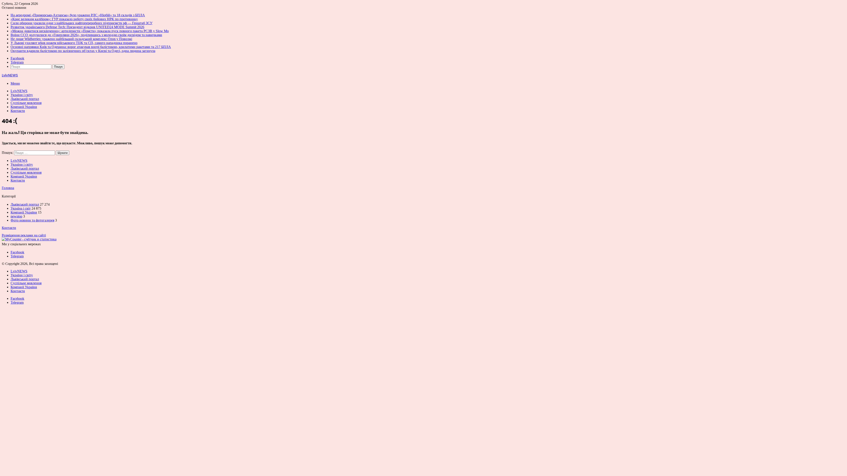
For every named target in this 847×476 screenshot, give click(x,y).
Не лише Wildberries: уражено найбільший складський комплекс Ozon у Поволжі (71, 39)
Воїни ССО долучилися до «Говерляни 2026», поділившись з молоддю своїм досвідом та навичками (86, 35)
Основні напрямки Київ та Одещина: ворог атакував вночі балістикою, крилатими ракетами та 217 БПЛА (91, 47)
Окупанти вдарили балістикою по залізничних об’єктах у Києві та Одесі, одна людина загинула (83, 51)
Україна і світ (21, 208)
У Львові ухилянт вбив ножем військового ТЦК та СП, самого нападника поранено (74, 43)
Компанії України (24, 107)
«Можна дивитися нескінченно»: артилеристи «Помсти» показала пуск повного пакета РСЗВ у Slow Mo (90, 31)
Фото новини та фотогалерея (32, 220)
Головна (8, 188)
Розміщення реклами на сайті (24, 235)
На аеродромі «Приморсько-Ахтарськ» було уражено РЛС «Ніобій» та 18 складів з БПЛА (78, 15)
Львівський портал (25, 99)
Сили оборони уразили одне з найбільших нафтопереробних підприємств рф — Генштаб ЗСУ (81, 23)
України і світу (22, 95)
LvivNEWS (19, 91)
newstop (16, 216)
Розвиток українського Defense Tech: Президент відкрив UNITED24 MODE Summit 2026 (77, 27)
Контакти (18, 111)
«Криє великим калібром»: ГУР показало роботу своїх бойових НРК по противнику (74, 19)
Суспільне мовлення (26, 103)
